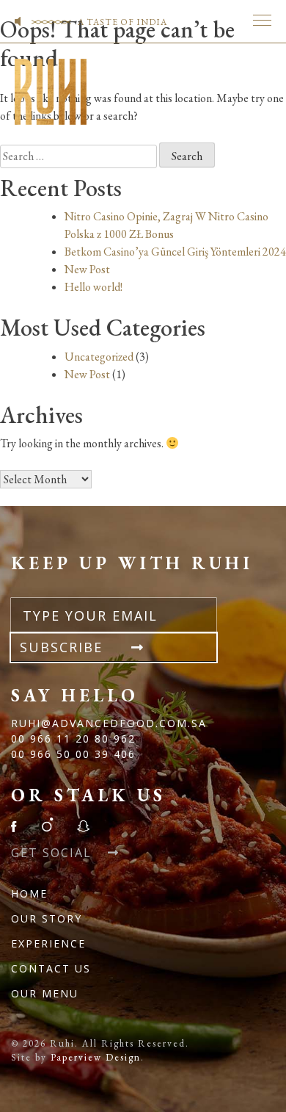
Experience (48, 943)
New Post (87, 269)
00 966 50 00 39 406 (73, 754)
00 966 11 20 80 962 (73, 738)
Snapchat (83, 824)
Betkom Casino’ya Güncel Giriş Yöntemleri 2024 (175, 251)
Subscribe (64, 647)
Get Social (53, 853)
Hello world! (93, 287)
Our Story (46, 918)
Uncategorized (99, 356)
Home (29, 893)
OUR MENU (44, 993)
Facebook (18, 824)
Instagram (47, 824)
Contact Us (51, 968)
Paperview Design (96, 1057)
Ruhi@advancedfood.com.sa (109, 723)
